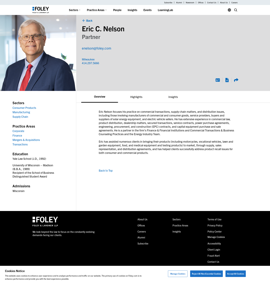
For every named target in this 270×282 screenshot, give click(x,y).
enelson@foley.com (96, 48)
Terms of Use (214, 219)
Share (236, 80)
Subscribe (168, 2)
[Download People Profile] (226, 80)
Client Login (214, 249)
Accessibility (214, 243)
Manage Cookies (177, 273)
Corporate (18, 131)
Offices (200, 2)
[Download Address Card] (217, 80)
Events (147, 10)
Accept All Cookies (235, 273)
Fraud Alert (214, 255)
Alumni (179, 2)
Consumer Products (24, 107)
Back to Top (106, 170)
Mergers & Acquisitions (26, 140)
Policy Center (215, 231)
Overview (99, 96)
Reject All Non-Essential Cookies (206, 273)
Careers (234, 2)
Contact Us (211, 2)
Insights (132, 10)
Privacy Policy (215, 225)
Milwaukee (88, 59)
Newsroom (190, 2)
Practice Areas (95, 10)
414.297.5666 (90, 63)
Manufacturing (21, 112)
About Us (224, 2)
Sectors (73, 10)
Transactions (20, 144)
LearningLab (165, 10)
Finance (17, 135)
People (117, 10)
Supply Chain (20, 116)
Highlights (136, 97)
